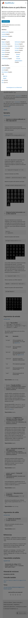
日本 (3, 80)
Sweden (16, 50)
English (17, 56)
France (3, 52)
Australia (4, 68)
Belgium (3, 42)
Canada (3, 34)
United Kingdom (18, 60)
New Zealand (5, 72)
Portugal (17, 48)
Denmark (4, 44)
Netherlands (17, 42)
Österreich (17, 46)
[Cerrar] (26, 3)
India (3, 70)
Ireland (3, 54)
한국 (3, 82)
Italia (3, 56)
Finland (3, 50)
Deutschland (4, 46)
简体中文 (5, 76)
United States (5, 36)
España (3, 48)
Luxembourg (5, 58)
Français (18, 58)
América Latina (5, 32)
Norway (16, 44)
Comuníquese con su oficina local (14, 87)
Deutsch (18, 54)
